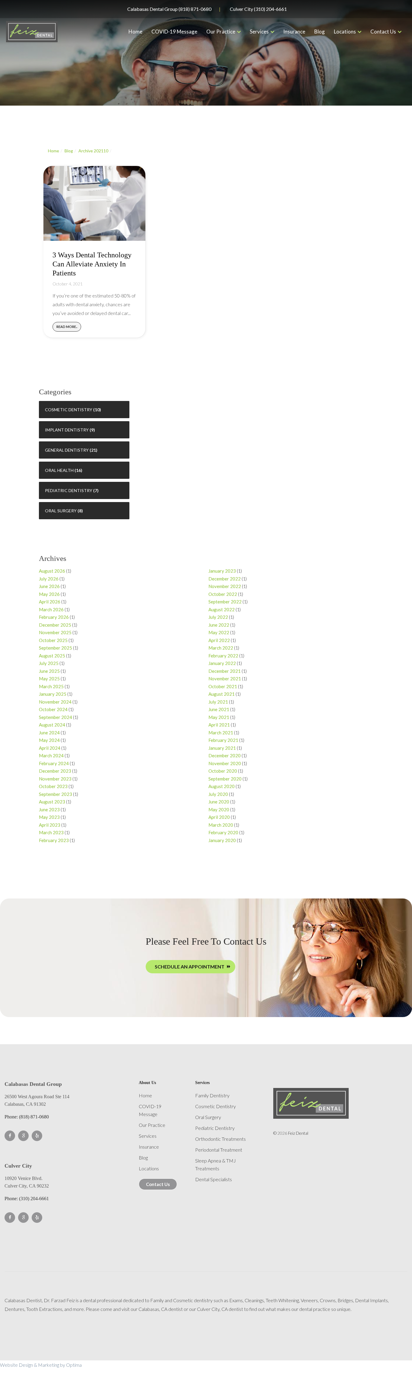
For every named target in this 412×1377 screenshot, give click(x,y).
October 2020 (222, 771)
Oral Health (59, 470)
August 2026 (52, 571)
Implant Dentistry (67, 429)
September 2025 (55, 647)
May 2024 (49, 740)
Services (259, 31)
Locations (345, 31)
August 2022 (221, 609)
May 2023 (49, 817)
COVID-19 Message (174, 31)
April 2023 (49, 825)
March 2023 (51, 832)
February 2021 (223, 740)
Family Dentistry (212, 1095)
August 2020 (221, 786)
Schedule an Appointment (189, 966)
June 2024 (49, 732)
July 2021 (218, 701)
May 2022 (218, 632)
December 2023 (55, 771)
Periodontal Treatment (218, 1150)
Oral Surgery (61, 510)
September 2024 (55, 717)
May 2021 (218, 717)
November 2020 (224, 763)
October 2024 (53, 709)
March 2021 (220, 732)
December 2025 (55, 625)
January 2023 (222, 571)
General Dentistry (67, 450)
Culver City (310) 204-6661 (258, 9)
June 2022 (218, 625)
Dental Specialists (213, 1179)
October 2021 (222, 686)
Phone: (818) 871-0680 (27, 1116)
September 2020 (225, 778)
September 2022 (225, 601)
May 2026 (49, 594)
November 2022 (224, 586)
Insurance (294, 31)
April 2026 (49, 601)
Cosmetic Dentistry (68, 409)
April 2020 (219, 817)
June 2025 (49, 671)
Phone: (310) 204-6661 (27, 1198)
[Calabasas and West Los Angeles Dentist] (32, 31)
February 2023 (54, 840)
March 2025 (51, 686)
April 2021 (219, 724)
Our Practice (220, 31)
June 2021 (218, 709)
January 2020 (222, 840)
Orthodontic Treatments (220, 1139)
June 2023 (49, 809)
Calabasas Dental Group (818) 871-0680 (169, 9)
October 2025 (53, 640)
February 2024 (54, 763)
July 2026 (49, 578)
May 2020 (218, 809)
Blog (319, 31)
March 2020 (220, 825)
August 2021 (221, 694)
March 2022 (220, 647)
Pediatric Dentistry (68, 490)
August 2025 (52, 655)
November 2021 (224, 678)
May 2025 (49, 678)
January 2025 (52, 694)
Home (135, 31)
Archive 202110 (93, 150)
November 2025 (55, 632)
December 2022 (224, 578)
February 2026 (54, 617)
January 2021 (222, 748)
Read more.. (66, 327)
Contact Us (383, 31)
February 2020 (223, 832)
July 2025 (49, 663)
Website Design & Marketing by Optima (41, 1365)
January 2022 (222, 663)
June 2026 (49, 586)
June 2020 (218, 801)
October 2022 (222, 594)
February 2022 (223, 655)
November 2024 (55, 701)
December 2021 (224, 671)
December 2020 (224, 755)
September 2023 (55, 794)
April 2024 (49, 748)
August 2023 (52, 801)
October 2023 (53, 786)
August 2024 (52, 724)
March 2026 (51, 609)
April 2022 (219, 640)
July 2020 (218, 794)
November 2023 (55, 778)
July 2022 (218, 617)
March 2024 (51, 755)
